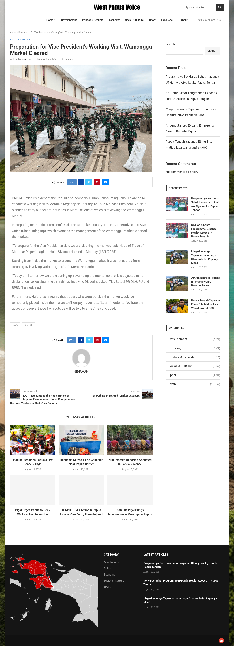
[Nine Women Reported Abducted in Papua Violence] (130, 440)
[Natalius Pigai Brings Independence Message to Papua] (130, 490)
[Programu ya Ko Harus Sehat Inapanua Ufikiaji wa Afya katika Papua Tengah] (177, 204)
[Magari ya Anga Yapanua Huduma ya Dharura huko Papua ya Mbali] (177, 257)
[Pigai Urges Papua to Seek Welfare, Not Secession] (32, 490)
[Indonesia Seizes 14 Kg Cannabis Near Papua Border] (81, 440)
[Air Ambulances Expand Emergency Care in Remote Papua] (177, 283)
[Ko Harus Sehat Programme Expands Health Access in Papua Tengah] (177, 230)
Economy (114, 19)
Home (49, 19)
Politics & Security (92, 19)
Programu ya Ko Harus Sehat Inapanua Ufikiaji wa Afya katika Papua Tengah (205, 204)
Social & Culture (134, 19)
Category (111, 554)
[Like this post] (73, 182)
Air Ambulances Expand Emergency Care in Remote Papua (205, 281)
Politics (28, 325)
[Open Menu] (11, 20)
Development (69, 19)
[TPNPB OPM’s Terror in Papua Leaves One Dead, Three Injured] (81, 490)
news (15, 325)
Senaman (27, 59)
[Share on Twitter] (88, 182)
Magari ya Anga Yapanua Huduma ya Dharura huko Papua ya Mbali (205, 257)
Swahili (194, 384)
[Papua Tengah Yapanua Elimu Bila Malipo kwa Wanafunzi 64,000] (177, 306)
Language (167, 19)
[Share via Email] (105, 182)
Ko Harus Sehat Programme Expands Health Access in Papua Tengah (204, 230)
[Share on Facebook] (81, 182)
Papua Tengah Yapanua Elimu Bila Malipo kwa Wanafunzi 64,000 (205, 304)
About (184, 19)
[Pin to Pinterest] (97, 182)
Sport (152, 19)
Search (220, 7)
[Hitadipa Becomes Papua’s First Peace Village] (32, 440)
